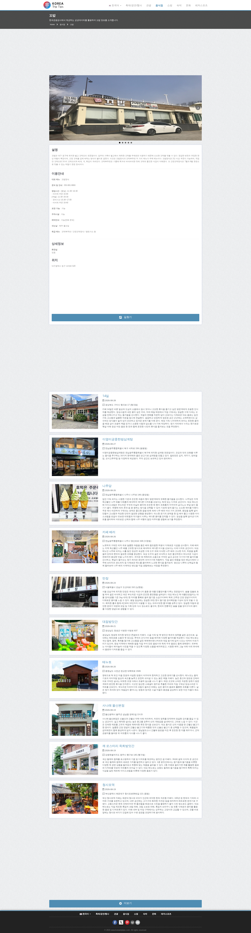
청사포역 (108, 785)
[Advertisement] (125, 52)
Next (198, 108)
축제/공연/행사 (134, 5)
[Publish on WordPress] (132, 922)
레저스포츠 (201, 5)
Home (52, 24)
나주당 (107, 486)
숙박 (179, 5)
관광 (148, 5)
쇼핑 (169, 5)
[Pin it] (127, 922)
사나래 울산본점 (113, 705)
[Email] (137, 922)
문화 (188, 5)
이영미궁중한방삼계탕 (117, 439)
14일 (105, 396)
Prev (53, 108)
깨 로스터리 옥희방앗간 (118, 746)
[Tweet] (121, 922)
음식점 (159, 5)
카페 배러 (108, 532)
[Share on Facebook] (115, 922)
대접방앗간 (110, 622)
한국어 (115, 5)
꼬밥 (72, 24)
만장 (105, 578)
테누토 (107, 662)
